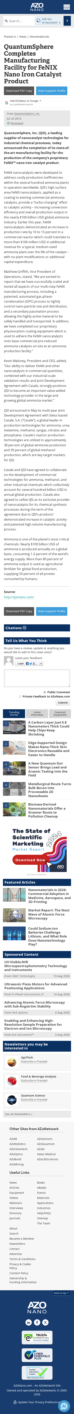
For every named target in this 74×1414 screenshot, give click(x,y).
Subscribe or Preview (34, 1061)
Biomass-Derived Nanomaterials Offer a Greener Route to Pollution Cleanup (47, 810)
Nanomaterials (39, 36)
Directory (15, 1213)
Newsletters (17, 1244)
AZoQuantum (46, 1144)
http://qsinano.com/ (19, 597)
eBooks (41, 1187)
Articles (14, 1187)
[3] (14, 768)
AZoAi (41, 1149)
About (13, 1228)
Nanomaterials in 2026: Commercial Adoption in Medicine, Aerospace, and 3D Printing (49, 896)
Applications (45, 1203)
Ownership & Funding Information (23, 1280)
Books (41, 1182)
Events (41, 1193)
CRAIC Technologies (23, 976)
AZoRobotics (17, 1144)
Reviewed (17, 123)
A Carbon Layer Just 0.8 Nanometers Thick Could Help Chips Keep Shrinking (48, 728)
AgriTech (27, 1057)
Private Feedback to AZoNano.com (46, 696)
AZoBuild (15, 1159)
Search (14, 1233)
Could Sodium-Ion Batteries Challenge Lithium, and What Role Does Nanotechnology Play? (47, 936)
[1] (14, 727)
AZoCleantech (18, 1149)
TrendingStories (14, 713)
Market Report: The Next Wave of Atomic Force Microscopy (48, 914)
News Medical (46, 1154)
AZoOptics (16, 1154)
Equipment (16, 1193)
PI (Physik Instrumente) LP (28, 994)
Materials (43, 1198)
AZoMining (16, 1164)
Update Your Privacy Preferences (39, 1402)
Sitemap (42, 1218)
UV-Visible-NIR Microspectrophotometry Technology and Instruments (35, 966)
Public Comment (58, 692)
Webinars (15, 1203)
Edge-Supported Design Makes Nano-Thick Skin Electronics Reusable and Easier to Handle (48, 748)
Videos (13, 1198)
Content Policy (18, 1273)
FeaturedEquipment (60, 713)
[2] (14, 747)
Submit (63, 702)
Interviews (16, 1208)
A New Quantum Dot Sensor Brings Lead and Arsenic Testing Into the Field (47, 769)
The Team (43, 1223)
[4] (14, 788)
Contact (14, 1249)
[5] (14, 809)
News (23, 36)
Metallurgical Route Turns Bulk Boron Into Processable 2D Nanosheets (49, 790)
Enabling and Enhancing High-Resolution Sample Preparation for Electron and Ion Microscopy (33, 1024)
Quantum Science (33, 1095)
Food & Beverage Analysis (38, 1076)
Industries (44, 1208)
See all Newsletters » (18, 1114)
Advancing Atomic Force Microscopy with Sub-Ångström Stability (34, 1004)
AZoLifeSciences (47, 1159)
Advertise (15, 1254)
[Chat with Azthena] (64, 1406)
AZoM (13, 1139)
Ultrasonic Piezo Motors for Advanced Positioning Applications (35, 986)
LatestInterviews (37, 713)
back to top (60, 1293)
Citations (14, 628)
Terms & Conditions (22, 1259)
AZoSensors (44, 1139)
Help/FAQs (44, 1213)
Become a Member (21, 1238)
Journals (14, 1218)
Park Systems (20, 1012)
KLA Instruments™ (23, 1035)
